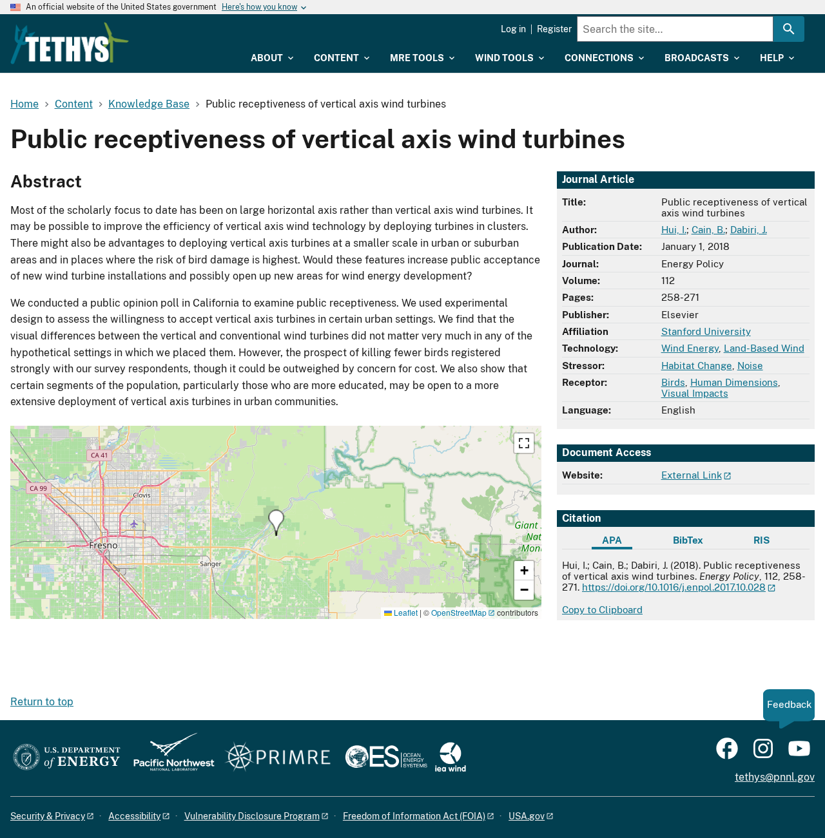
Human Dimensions (734, 382)
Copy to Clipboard (602, 609)
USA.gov (527, 816)
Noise (750, 365)
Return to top (41, 702)
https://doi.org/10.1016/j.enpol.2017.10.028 (674, 587)
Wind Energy (690, 348)
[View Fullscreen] (524, 443)
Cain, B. (708, 229)
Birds (673, 382)
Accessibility (134, 816)
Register (554, 28)
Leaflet (405, 612)
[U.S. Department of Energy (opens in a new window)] (66, 758)
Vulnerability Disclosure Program (252, 816)
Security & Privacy (47, 816)
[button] (276, 522)
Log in (513, 28)
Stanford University (706, 331)
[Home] (69, 43)
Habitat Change (696, 365)
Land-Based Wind (764, 348)
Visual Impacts (694, 393)
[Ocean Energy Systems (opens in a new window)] (387, 758)
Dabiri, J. (748, 229)
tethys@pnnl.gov (775, 777)
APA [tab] (612, 540)
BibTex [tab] (688, 540)
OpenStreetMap (459, 612)
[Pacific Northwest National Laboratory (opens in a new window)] (169, 758)
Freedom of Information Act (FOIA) (414, 816)
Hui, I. (673, 229)
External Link (691, 475)
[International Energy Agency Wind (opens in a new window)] (450, 758)
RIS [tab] (761, 540)
